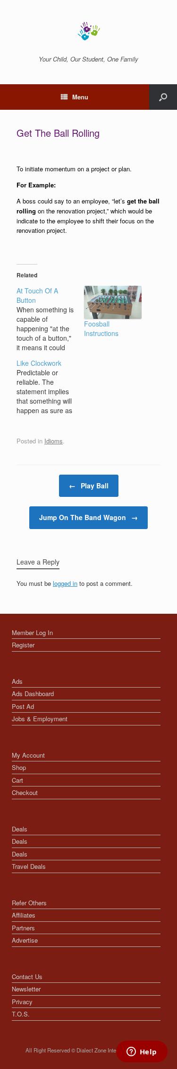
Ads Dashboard (33, 693)
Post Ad (23, 706)
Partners (23, 927)
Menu (80, 96)
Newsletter (26, 988)
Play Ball (89, 485)
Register (23, 644)
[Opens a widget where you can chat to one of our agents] (142, 1052)
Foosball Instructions (101, 328)
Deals (19, 828)
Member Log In (32, 632)
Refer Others (29, 902)
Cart (17, 780)
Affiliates (23, 914)
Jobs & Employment (39, 718)
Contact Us (27, 976)
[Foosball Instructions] (113, 302)
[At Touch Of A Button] (50, 319)
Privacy (22, 1001)
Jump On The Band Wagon (88, 517)
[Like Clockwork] (50, 386)
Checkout (25, 792)
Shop (19, 767)
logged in (65, 583)
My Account (28, 755)
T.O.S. (21, 1013)
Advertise (25, 940)
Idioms (53, 440)
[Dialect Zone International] (88, 31)
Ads (17, 681)
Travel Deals (29, 866)
